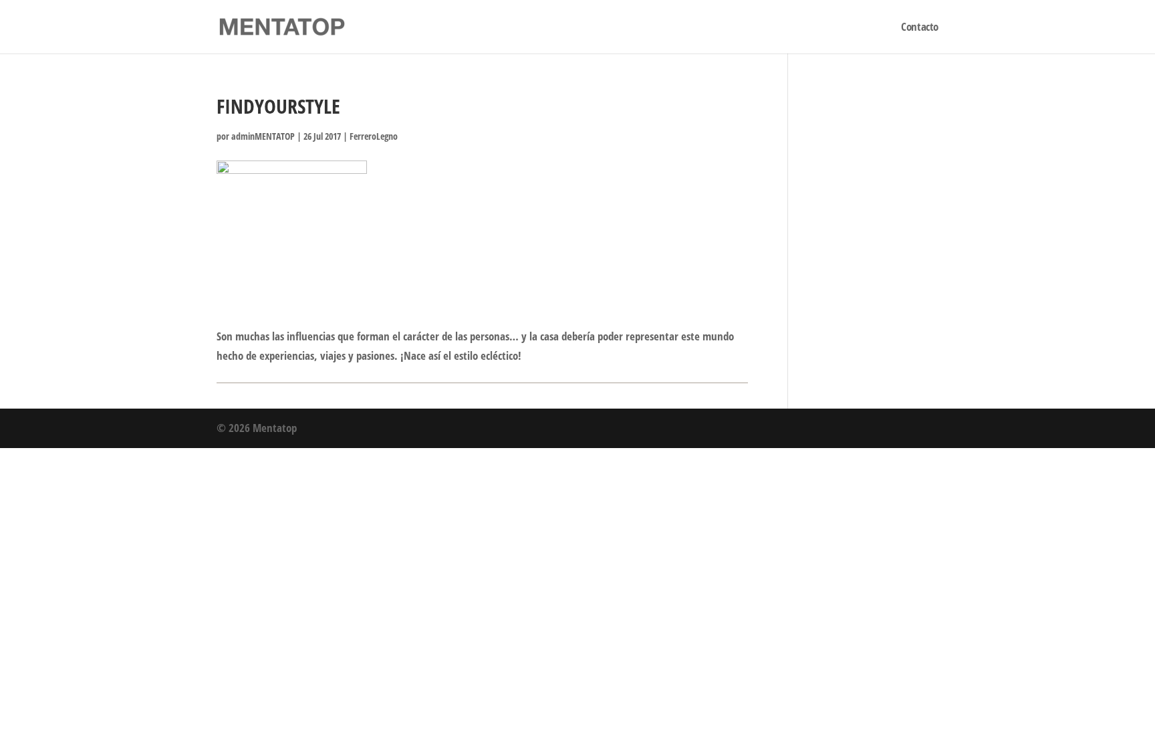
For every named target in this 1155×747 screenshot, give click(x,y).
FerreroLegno (374, 136)
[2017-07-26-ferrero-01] (292, 214)
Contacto (919, 28)
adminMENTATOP (263, 136)
